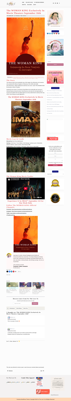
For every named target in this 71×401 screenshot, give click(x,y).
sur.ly (38, 393)
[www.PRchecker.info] (54, 394)
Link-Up (34, 4)
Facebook (15, 266)
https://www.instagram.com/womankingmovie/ (22, 211)
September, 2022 (10, 15)
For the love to (18, 15)
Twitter (20, 266)
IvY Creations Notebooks (39, 2)
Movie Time (25, 308)
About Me (24, 4)
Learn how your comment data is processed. (34, 367)
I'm (55, 159)
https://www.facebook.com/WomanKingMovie (22, 209)
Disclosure (29, 4)
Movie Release (19, 308)
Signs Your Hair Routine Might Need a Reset (54, 95)
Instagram (25, 266)
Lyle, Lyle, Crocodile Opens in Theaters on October (11, 290)
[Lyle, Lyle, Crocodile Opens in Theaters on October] (12, 285)
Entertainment (12, 308)
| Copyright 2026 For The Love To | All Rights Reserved (42, 399)
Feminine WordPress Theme (23, 399)
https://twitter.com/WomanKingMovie (18, 213)
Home (23, 2)
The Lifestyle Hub (29, 2)
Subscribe (35, 303)
